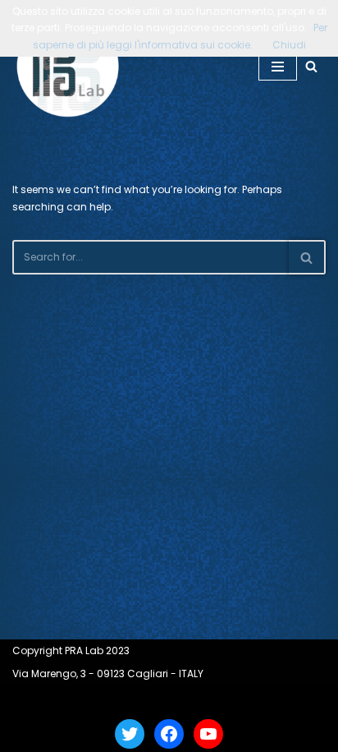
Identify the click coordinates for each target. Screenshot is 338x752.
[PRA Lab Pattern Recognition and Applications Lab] (68, 66)
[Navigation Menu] (277, 67)
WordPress (214, 701)
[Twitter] (129, 734)
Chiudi (289, 45)
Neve (109, 701)
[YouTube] (208, 734)
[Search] (311, 66)
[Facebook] (169, 734)
